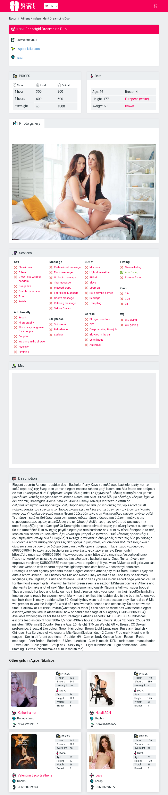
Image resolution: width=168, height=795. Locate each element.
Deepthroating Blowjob (103, 329)
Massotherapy (62, 287)
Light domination (100, 272)
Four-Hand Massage (66, 292)
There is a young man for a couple (31, 329)
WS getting (131, 324)
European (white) (137, 99)
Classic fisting (133, 267)
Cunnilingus (96, 339)
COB (127, 298)
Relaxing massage (65, 303)
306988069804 (27, 40)
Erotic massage (63, 272)
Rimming (24, 351)
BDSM (93, 277)
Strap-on (95, 287)
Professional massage (67, 267)
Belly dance (61, 329)
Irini (19, 58)
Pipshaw (24, 346)
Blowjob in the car (100, 334)
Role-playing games (101, 292)
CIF (127, 303)
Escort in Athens (19, 18)
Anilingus (95, 344)
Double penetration (30, 291)
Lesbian (59, 334)
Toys (21, 296)
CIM (127, 293)
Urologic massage (65, 277)
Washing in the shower (32, 341)
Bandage (95, 298)
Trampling (95, 303)
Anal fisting (131, 272)
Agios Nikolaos (28, 49)
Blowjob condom (100, 319)
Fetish (22, 301)
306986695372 (106, 787)
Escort (22, 317)
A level (22, 272)
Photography (26, 322)
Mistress (95, 267)
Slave (93, 282)
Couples (23, 336)
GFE (92, 324)
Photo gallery (29, 123)
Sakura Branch (62, 308)
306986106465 (106, 724)
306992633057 (28, 724)
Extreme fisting (133, 277)
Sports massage (64, 298)
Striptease (60, 324)
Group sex (25, 286)
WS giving (131, 319)
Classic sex (25, 267)
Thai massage (62, 282)
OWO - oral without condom (30, 278)
